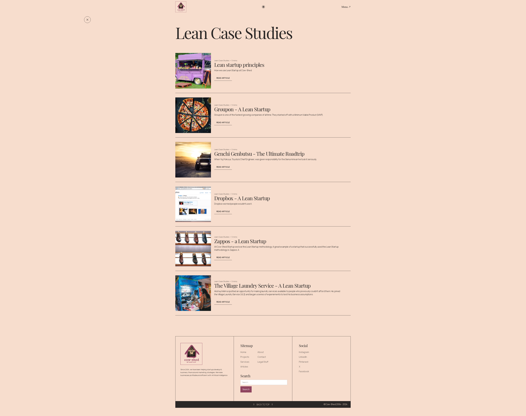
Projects (244, 357)
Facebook (304, 371)
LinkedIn (303, 357)
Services (244, 362)
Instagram (304, 352)
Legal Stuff (263, 362)
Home (243, 352)
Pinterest (303, 362)
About (261, 352)
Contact (262, 357)
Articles (244, 366)
